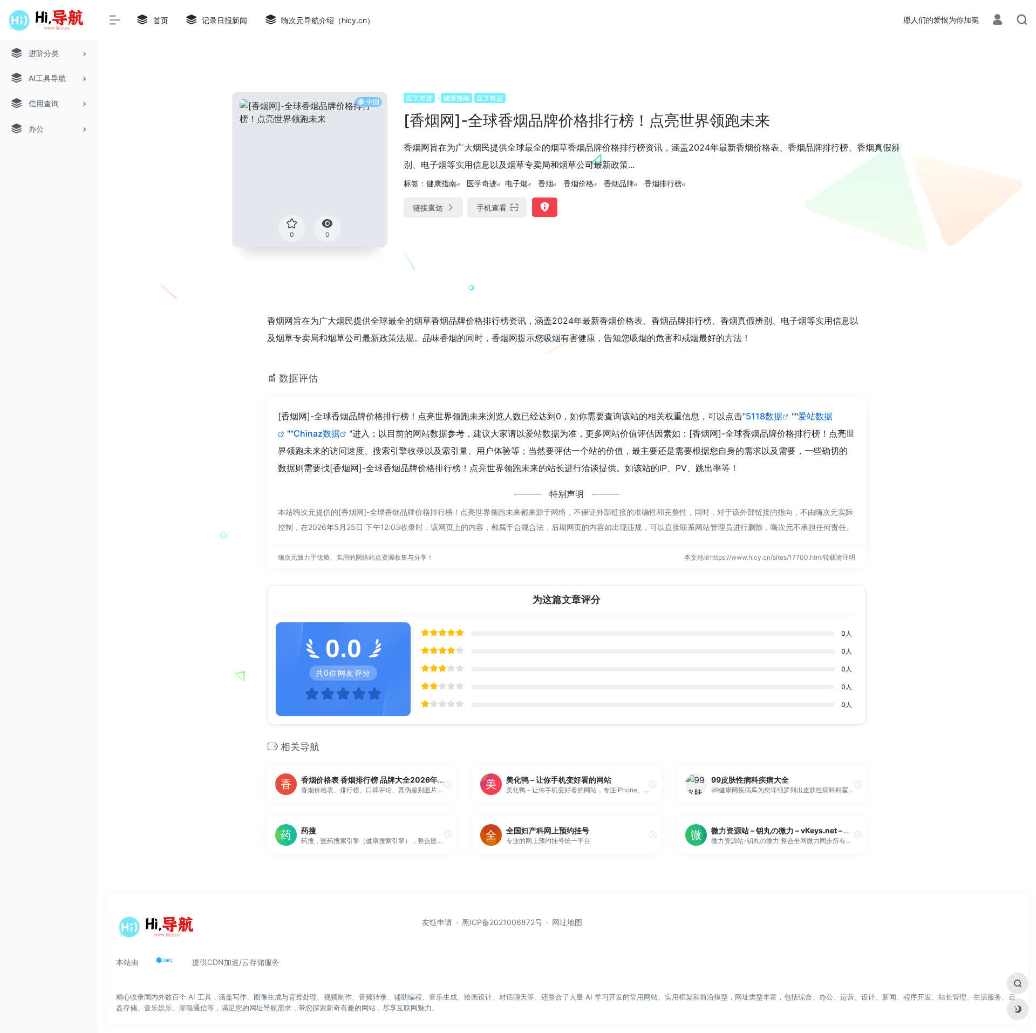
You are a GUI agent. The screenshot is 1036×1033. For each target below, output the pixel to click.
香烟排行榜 (663, 183)
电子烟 (516, 183)
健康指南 (456, 98)
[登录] (997, 21)
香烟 (545, 183)
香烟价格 (578, 183)
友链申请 (437, 922)
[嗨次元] (158, 931)
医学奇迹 (419, 98)
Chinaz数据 (317, 433)
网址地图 (567, 922)
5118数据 (764, 416)
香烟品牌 (619, 183)
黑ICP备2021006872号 (502, 922)
